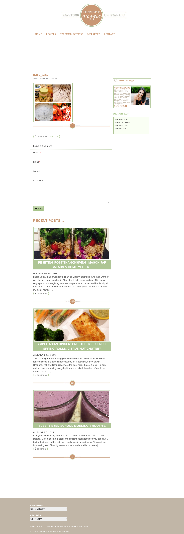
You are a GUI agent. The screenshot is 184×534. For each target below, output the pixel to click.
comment (40, 448)
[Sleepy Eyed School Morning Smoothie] (71, 407)
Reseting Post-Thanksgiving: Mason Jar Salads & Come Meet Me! (72, 265)
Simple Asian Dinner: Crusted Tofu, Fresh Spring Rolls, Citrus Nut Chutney (72, 346)
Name (37, 152)
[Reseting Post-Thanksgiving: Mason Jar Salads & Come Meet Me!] (71, 243)
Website (37, 171)
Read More (119, 106)
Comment (38, 180)
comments (41, 293)
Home (38, 34)
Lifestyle (93, 34)
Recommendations (71, 34)
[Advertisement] (132, 175)
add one (54, 136)
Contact (109, 34)
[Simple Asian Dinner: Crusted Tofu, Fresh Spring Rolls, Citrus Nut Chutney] (71, 325)
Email (36, 162)
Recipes (51, 34)
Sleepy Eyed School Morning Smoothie (72, 425)
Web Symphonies (63, 531)
